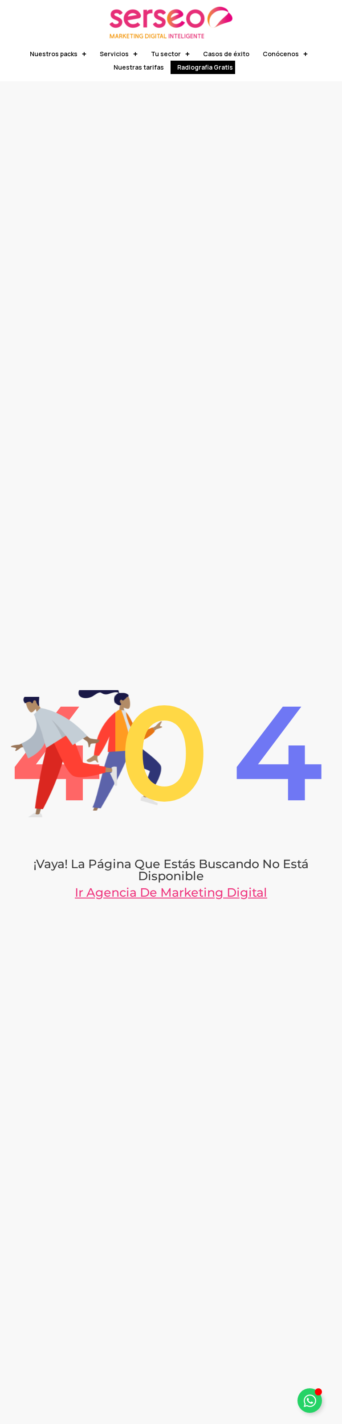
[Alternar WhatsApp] (309, 1400)
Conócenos (281, 54)
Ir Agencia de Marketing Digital (171, 892)
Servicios (114, 54)
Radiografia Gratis (205, 67)
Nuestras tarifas (139, 67)
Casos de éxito (226, 54)
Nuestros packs (53, 54)
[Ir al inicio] (171, 22)
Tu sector (166, 54)
